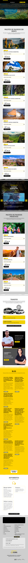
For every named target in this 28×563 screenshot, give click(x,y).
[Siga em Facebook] (21, 2)
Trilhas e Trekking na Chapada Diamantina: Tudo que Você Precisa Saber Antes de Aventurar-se (8, 456)
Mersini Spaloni (7, 487)
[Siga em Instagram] (20, 2)
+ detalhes (6, 266)
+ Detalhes (6, 243)
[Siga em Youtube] (23, 2)
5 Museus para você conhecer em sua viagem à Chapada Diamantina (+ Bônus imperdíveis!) (8, 410)
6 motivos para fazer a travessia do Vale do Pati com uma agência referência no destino (8, 395)
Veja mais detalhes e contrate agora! (14, 325)
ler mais (5, 391)
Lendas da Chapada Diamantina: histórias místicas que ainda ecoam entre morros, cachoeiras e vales (19, 379)
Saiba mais (17, 341)
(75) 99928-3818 (12, 2)
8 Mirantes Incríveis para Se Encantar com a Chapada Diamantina (8, 442)
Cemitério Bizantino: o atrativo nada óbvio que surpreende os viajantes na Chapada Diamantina (19, 443)
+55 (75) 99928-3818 (9, 540)
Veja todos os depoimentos (14, 513)
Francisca (17, 487)
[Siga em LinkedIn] (24, 2)
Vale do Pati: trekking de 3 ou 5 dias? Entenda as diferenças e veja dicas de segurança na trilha (8, 379)
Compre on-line (7, 58)
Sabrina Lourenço (8, 501)
